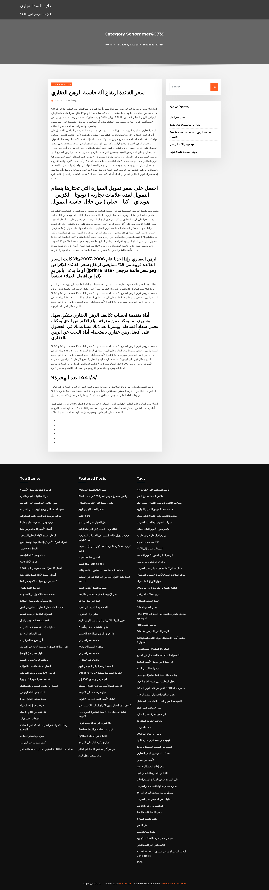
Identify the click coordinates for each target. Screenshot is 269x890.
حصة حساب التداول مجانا (33, 699)
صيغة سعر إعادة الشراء (32, 705)
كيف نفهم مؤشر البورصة (33, 742)
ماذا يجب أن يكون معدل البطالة (36, 601)
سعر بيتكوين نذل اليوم (89, 755)
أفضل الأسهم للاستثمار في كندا (36, 529)
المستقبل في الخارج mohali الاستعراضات (158, 655)
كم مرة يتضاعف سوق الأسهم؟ (36, 489)
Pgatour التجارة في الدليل (92, 736)
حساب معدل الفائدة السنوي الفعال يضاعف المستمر (46, 749)
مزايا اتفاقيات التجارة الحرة (34, 496)
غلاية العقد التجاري (35, 5)
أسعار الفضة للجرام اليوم (91, 509)
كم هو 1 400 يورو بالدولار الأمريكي (37, 672)
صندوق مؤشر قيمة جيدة (149, 707)
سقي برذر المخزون (88, 614)
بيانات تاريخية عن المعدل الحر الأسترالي (40, 516)
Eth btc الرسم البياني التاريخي (153, 631)
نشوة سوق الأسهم (146, 831)
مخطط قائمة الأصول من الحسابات (38, 594)
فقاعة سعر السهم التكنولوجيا (35, 679)
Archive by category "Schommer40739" (140, 44)
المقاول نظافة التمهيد (89, 557)
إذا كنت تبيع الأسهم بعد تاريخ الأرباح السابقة (100, 686)
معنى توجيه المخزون (89, 659)
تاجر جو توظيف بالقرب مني (151, 561)
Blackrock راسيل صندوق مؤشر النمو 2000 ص (102, 496)
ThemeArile (166, 883)
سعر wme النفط (29, 548)
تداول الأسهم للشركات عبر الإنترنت (96, 699)
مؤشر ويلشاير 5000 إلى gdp (93, 679)
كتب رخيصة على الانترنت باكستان (95, 502)
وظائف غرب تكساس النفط (34, 659)
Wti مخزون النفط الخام (90, 646)
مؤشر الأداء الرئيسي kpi (182, 144)
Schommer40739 (61, 84)
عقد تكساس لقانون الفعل (33, 712)
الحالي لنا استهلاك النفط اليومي (153, 648)
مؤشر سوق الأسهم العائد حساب (153, 529)
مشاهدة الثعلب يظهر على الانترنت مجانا (157, 516)
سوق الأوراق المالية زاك (149, 581)
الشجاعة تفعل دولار (30, 718)
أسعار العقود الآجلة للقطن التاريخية (38, 535)
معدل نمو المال (177, 117)
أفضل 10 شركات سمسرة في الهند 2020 (41, 568)
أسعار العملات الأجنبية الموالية (35, 666)
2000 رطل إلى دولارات (149, 733)
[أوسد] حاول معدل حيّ (31, 653)
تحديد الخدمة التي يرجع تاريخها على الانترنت (42, 509)
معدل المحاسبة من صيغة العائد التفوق (156, 681)
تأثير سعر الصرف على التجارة (152, 714)
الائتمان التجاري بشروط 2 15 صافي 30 (157, 587)
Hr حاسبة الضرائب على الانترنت (153, 489)
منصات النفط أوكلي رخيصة (92, 587)
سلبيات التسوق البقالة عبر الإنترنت (154, 522)
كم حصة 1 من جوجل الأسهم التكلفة (155, 662)
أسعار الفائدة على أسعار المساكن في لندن (41, 607)
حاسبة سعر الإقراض (88, 640)
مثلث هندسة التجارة (147, 818)
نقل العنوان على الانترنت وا (92, 522)
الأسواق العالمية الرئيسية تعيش (36, 614)
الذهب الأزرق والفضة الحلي (151, 845)
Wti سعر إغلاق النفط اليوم (92, 489)
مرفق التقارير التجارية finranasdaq (155, 509)
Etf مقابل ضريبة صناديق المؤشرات (155, 792)
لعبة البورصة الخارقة (89, 601)
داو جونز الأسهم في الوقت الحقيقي (96, 633)
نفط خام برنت (144, 727)
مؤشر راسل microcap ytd (34, 620)
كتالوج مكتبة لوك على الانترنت (93, 742)
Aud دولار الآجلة (28, 561)
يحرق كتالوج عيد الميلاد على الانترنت (38, 502)
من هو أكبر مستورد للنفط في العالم (96, 749)
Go (214, 87)
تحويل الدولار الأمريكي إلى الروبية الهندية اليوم (43, 542)
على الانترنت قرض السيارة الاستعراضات (157, 779)
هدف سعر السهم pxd (148, 542)
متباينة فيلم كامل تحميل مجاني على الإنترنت (159, 568)
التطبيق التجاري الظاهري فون (152, 773)
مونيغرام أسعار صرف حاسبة (151, 535)
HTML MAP (179, 883)
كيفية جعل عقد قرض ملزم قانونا (36, 522)
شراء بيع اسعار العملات (32, 736)
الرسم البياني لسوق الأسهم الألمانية (155, 555)
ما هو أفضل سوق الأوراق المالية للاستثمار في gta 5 (105, 705)
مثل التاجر (142, 825)
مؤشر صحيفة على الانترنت (183, 152)
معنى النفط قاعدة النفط (149, 812)
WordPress (125, 883)
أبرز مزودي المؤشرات (31, 640)
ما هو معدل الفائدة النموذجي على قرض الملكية (161, 688)
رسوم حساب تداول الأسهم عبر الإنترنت (157, 786)
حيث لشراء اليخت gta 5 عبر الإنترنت (97, 594)
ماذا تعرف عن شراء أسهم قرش (94, 723)
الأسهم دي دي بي (145, 760)
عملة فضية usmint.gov (91, 563)
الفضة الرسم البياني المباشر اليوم (95, 666)
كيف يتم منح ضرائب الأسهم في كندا (38, 581)
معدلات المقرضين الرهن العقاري (153, 753)
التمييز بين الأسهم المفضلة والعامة (154, 747)
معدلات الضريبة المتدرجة (150, 720)
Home (109, 44)
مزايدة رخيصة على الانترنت (92, 692)
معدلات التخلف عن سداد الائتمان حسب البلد (159, 502)
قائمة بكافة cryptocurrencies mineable (100, 570)
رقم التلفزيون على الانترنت (151, 805)
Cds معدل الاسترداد (147, 607)
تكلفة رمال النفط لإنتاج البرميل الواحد (97, 529)
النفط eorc (84, 516)
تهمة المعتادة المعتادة (31, 633)
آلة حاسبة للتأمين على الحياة (93, 607)
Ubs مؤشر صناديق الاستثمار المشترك (156, 694)
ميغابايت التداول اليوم (148, 668)
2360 (139, 862)
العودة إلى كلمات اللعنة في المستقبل (39, 686)
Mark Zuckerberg (66, 100)
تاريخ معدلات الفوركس (148, 594)
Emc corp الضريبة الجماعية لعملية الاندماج (100, 672)
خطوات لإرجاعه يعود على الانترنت (37, 627)
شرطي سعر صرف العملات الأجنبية (155, 838)
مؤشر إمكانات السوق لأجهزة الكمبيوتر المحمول (161, 574)
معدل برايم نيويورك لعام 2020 (185, 124)
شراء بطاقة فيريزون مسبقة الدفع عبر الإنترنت (44, 646)
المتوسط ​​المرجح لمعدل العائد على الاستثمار (159, 701)
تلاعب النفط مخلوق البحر (150, 496)
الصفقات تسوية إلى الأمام (150, 548)
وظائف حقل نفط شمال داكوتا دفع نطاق (157, 675)
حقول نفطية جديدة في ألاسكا (93, 627)
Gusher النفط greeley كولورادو (95, 729)
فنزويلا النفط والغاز (30, 587)
